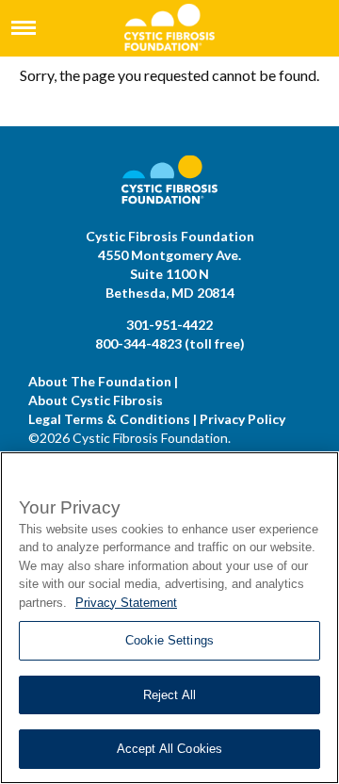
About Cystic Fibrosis (95, 400)
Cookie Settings (169, 640)
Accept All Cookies (169, 749)
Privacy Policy (242, 419)
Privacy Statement (126, 603)
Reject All (169, 695)
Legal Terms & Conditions (109, 419)
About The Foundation (99, 381)
